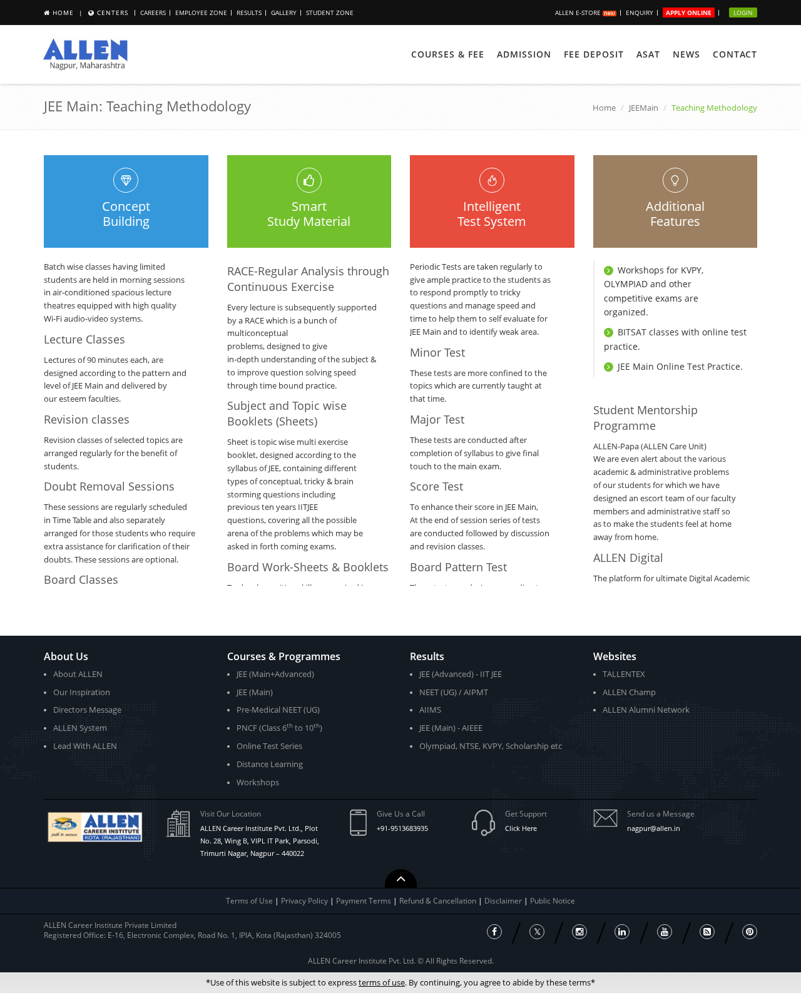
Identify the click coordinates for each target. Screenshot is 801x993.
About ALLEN (78, 674)
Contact (735, 54)
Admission (524, 54)
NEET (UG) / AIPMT (453, 692)
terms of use (382, 982)
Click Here (521, 828)
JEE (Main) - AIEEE (450, 727)
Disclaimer (504, 900)
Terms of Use (249, 900)
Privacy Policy (304, 900)
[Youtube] (664, 931)
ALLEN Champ (629, 692)
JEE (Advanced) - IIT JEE (460, 674)
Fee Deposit (594, 54)
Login (743, 12)
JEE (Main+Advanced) (275, 674)
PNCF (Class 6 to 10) (279, 727)
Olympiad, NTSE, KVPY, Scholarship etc (490, 745)
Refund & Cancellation (438, 900)
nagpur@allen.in (653, 828)
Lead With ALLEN (85, 745)
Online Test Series (269, 745)
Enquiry (639, 12)
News (686, 54)
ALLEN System (80, 727)
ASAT (648, 54)
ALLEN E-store (579, 12)
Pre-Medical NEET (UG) (278, 709)
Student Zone (330, 12)
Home (63, 12)
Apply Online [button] (689, 12)
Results (249, 12)
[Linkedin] (622, 931)
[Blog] (707, 931)
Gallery (284, 12)
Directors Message (87, 709)
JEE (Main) (255, 692)
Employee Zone (201, 12)
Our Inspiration (81, 692)
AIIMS (430, 709)
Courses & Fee (447, 54)
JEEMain (643, 107)
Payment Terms (364, 900)
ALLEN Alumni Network (646, 709)
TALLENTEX (624, 674)
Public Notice (552, 900)
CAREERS (153, 12)
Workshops (258, 782)
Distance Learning (270, 764)
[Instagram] (579, 931)
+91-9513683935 (402, 828)
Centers (112, 12)
